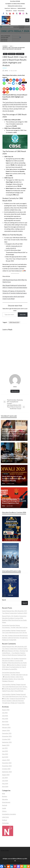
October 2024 (6, 768)
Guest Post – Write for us (10, 8)
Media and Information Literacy (15, 6)
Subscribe (23, 314)
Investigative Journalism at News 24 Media (15, 3)
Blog (11, 46)
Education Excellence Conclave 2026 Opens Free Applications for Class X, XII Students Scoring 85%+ (14, 667)
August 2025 (5, 745)
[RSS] (4, 88)
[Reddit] (10, 80)
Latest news (20, 53)
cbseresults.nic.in (16, 246)
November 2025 (7, 736)
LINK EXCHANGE (22, 8)
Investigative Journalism (9, 814)
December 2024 (6, 763)
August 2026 (5, 709)
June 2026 (5, 715)
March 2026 (5, 724)
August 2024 (5, 774)
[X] (7, 80)
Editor (6, 70)
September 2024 (7, 771)
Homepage (5, 46)
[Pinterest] (17, 80)
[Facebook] (4, 80)
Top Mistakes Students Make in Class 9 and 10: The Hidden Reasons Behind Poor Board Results (14, 456)
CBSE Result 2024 (14, 322)
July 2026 (5, 712)
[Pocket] (20, 88)
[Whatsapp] (4, 83)
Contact (15, 10)
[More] (7, 92)
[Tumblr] (19, 83)
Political (4, 820)
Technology (5, 823)
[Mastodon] (20, 80)
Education (12, 53)
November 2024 (7, 766)
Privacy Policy (21, 10)
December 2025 (6, 733)
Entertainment (6, 802)
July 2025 (5, 748)
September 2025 (7, 742)
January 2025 (6, 760)
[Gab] (17, 88)
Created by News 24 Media (15, 862)
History (4, 811)
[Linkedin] (13, 80)
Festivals (6, 473)
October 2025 (6, 739)
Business (6, 496)
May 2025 (5, 754)
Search (4, 600)
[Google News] (13, 88)
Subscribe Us (9, 10)
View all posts (15, 391)
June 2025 (5, 751)
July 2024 (5, 777)
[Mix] (23, 80)
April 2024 (5, 786)
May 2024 (5, 783)
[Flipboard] (7, 88)
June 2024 (5, 780)
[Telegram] (13, 83)
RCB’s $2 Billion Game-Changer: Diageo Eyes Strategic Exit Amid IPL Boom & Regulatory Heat (14, 501)
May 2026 (5, 718)
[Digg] (10, 88)
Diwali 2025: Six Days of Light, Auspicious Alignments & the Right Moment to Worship (13, 479)
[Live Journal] (16, 83)
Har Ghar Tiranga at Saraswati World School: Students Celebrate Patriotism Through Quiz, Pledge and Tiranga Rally (15, 637)
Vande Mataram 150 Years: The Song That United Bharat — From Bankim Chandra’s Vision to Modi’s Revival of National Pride (15, 653)
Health (4, 808)
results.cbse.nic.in (11, 248)
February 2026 (6, 727)
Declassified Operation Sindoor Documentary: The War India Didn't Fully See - (15, 674)
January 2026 (6, 730)
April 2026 (5, 721)
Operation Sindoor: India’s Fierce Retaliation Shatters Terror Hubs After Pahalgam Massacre (13, 679)
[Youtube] (23, 88)
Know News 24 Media (15, 1)
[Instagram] (23, 85)
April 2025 (5, 757)
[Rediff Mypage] (4, 92)
